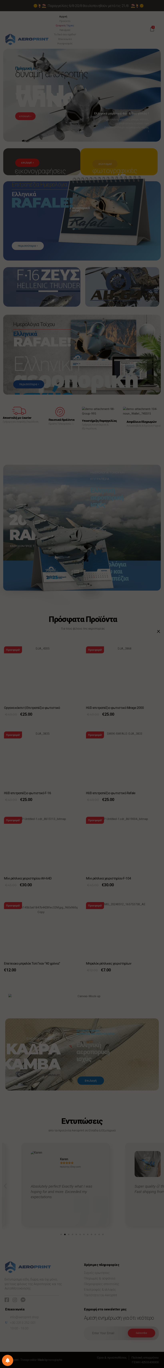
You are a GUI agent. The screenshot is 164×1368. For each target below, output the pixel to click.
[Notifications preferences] (7, 1360)
